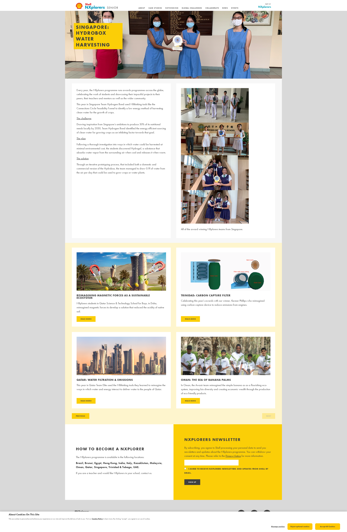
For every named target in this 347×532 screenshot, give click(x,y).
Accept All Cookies (327, 526)
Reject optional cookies (300, 526)
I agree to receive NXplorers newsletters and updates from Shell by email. (226, 470)
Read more (86, 319)
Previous (80, 416)
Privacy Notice (233, 456)
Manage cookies (278, 526)
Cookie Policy (97, 519)
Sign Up (192, 482)
